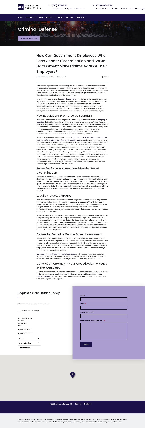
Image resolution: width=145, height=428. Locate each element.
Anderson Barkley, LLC (44, 276)
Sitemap (78, 404)
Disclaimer (88, 404)
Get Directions (24, 348)
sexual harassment (68, 99)
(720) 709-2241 (26, 329)
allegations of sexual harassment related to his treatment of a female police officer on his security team (71, 139)
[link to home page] (30, 7)
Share (106, 77)
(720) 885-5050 (26, 333)
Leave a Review (25, 343)
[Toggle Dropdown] (36, 17)
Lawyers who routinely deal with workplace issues (55, 254)
